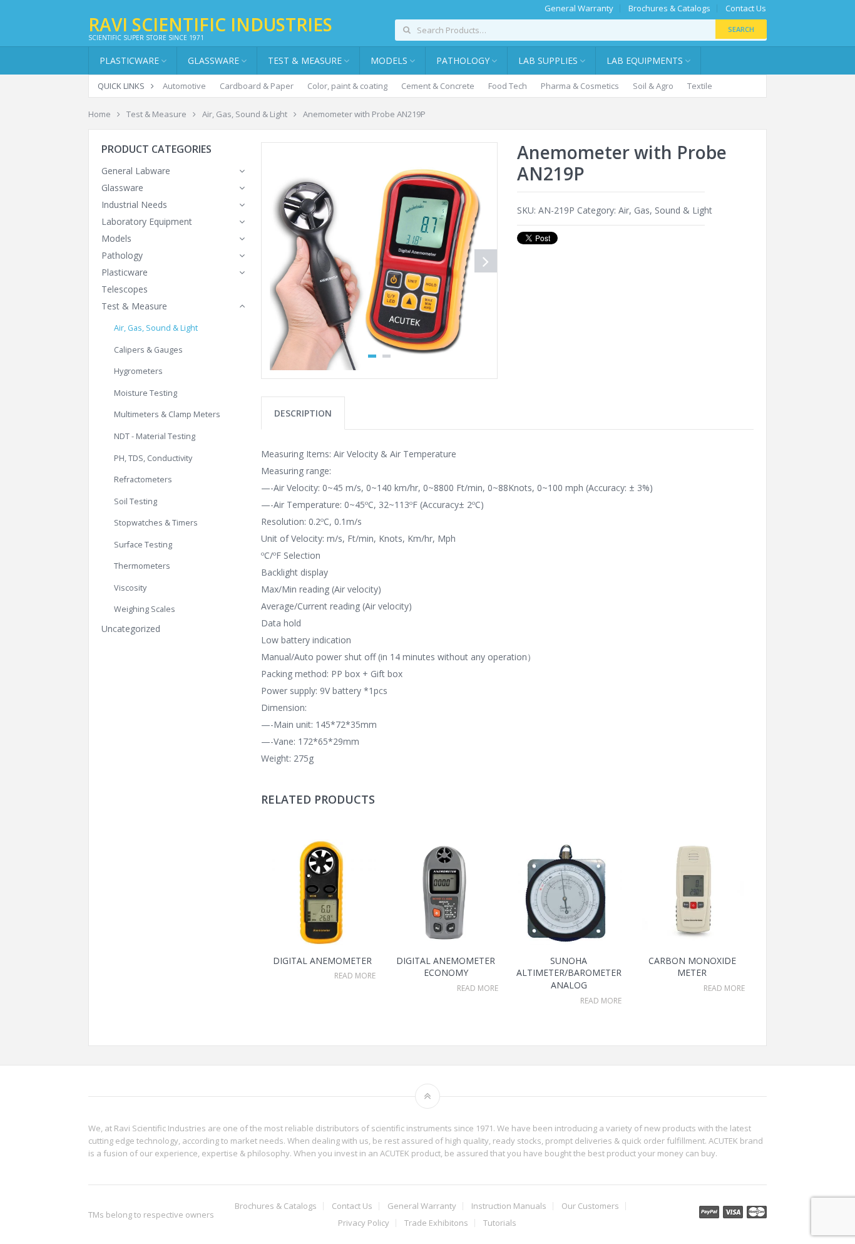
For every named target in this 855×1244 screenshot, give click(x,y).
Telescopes (124, 289)
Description (303, 413)
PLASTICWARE (129, 60)
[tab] (303, 413)
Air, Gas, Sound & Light (244, 114)
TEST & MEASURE (305, 60)
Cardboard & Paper (257, 85)
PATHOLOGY (462, 60)
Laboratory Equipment (146, 221)
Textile (699, 85)
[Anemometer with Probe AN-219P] (379, 260)
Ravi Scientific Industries (210, 24)
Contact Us (745, 8)
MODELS (389, 60)
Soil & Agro (653, 85)
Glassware (213, 60)
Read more (355, 976)
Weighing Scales (144, 609)
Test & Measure (156, 114)
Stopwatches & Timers (156, 522)
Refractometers (143, 479)
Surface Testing (143, 544)
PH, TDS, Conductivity (153, 458)
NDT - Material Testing (154, 436)
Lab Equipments (645, 60)
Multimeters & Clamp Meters (167, 414)
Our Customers (590, 1206)
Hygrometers (138, 371)
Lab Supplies (548, 60)
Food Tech (507, 85)
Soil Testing (135, 501)
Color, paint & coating (347, 85)
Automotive (184, 85)
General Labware (135, 171)
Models (116, 238)
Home (99, 114)
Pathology (122, 255)
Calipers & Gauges (148, 350)
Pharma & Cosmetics (580, 85)
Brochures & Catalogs (669, 8)
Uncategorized (130, 629)
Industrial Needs (134, 204)
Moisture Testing (145, 393)
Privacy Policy (363, 1223)
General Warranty (579, 8)
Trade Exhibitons (436, 1223)
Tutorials (499, 1223)
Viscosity (130, 588)
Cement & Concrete (437, 85)
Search (741, 29)
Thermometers (142, 566)
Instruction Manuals (508, 1206)
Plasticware (124, 272)
